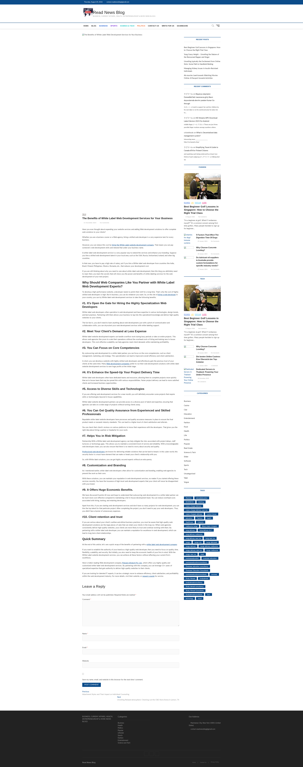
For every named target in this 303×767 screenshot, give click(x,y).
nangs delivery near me (194, 550)
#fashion (189, 498)
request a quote (148, 576)
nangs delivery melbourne (209, 546)
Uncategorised (189, 474)
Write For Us (168, 26)
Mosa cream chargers (209, 526)
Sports (113, 26)
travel (200, 598)
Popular (198, 202)
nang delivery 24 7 (205, 530)
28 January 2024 (202, 254)
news (202, 554)
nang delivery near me (193, 538)
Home (86, 26)
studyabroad (204, 578)
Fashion (187, 423)
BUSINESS (190, 502)
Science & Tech (127, 26)
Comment (86, 599)
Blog (93, 26)
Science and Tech (124, 743)
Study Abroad (190, 578)
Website (85, 661)
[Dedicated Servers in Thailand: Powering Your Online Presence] (189, 376)
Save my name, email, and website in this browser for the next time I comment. (112, 680)
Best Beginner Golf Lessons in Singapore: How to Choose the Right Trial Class (201, 209)
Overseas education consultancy (197, 566)
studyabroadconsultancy (194, 582)
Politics (141, 26)
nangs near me (191, 554)
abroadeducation (201, 498)
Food (186, 427)
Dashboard (182, 26)
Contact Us (153, 26)
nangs (188, 542)
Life (192, 202)
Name (85, 634)
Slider (204, 202)
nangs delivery (191, 546)
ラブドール (188, 94)
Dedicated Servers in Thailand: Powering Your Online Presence (207, 372)
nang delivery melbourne (194, 534)
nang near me (210, 538)
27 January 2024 (202, 269)
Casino (186, 405)
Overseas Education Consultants (197, 570)
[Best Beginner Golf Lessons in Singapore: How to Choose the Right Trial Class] (202, 186)
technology (189, 598)
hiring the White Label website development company (133, 245)
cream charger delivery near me (196, 510)
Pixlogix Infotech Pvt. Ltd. (132, 563)
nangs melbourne (212, 550)
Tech (84, 214)
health (209, 518)
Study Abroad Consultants (195, 590)
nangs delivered (211, 542)
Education (188, 414)
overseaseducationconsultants (196, 574)
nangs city (198, 542)
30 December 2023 (203, 378)
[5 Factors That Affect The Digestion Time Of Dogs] (189, 239)
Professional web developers (93, 452)
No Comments (104, 222)
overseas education (210, 558)
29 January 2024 (202, 241)
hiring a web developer (167, 295)
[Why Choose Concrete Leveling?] (189, 249)
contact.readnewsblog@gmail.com (117, 2)
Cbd (185, 410)
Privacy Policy (215, 762)
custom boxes (211, 514)
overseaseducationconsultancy (196, 562)
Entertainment (189, 418)
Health (186, 431)
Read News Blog (109, 12)
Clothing (201, 502)
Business (103, 26)
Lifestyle (200, 522)
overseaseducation (192, 558)
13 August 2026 (190, 217)
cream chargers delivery (194, 514)
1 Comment (214, 365)
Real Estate (188, 448)
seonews (214, 574)
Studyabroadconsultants (194, 594)
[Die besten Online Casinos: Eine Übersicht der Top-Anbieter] (189, 358)
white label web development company (162, 544)
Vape (186, 478)
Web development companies (117, 364)
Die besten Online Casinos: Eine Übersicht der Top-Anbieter (208, 359)
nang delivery (190, 530)
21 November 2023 (89, 222)
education (189, 518)
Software (187, 461)
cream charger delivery (193, 506)
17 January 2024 (202, 365)
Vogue (186, 482)
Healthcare (189, 522)
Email (85, 647)
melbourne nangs (191, 526)
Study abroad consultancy (195, 586)
